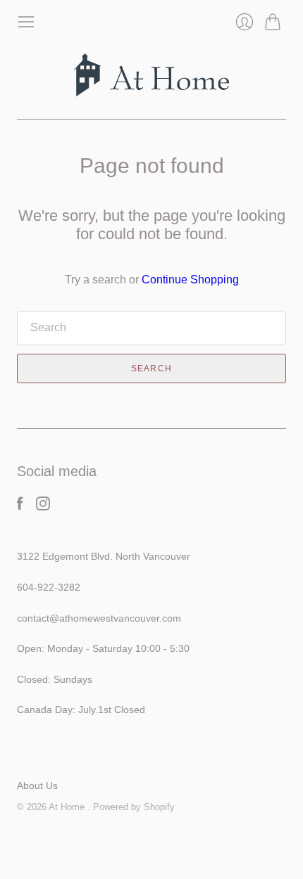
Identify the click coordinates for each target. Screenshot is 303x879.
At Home (68, 807)
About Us (37, 785)
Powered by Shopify (134, 807)
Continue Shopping (190, 279)
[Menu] (26, 22)
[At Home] (151, 74)
